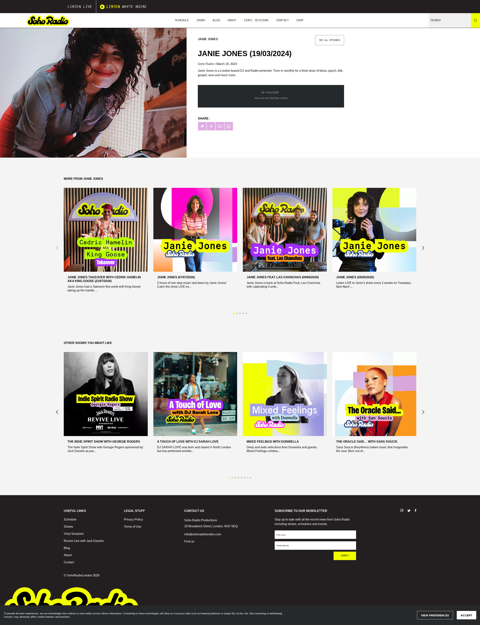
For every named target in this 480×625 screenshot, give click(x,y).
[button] (423, 248)
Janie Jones (208, 39)
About (231, 20)
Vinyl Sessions (256, 20)
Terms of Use (132, 526)
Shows (201, 20)
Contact (282, 20)
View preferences (435, 615)
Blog (216, 20)
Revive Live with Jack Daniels (84, 540)
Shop (299, 20)
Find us (189, 541)
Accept (466, 615)
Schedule (182, 20)
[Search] (475, 20)
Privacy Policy (133, 519)
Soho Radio (206, 63)
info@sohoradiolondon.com (202, 534)
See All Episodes (329, 40)
